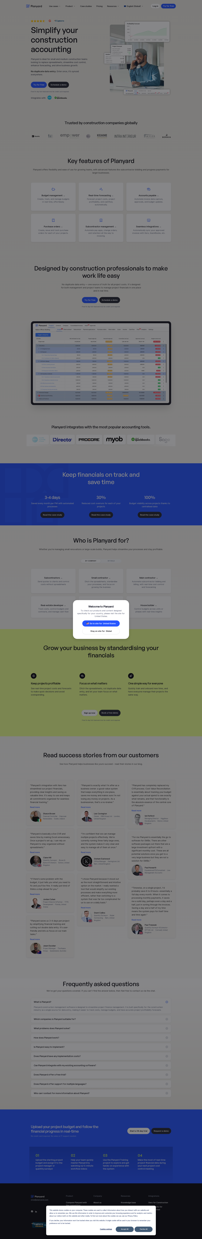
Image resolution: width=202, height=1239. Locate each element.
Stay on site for (101, 631)
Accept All (124, 1229)
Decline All (143, 1229)
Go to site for (103, 623)
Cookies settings (106, 1229)
